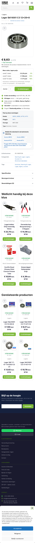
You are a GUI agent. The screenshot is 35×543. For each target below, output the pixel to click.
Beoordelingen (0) (8, 183)
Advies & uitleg (5, 455)
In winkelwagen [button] (9, 239)
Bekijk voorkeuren (17, 538)
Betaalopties (5, 449)
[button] (32, 508)
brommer (17, 164)
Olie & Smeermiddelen (9, 263)
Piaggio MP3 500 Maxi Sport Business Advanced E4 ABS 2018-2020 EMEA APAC (15, 145)
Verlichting (4, 475)
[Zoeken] (31, 8)
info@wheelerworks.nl (10, 498)
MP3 (14, 119)
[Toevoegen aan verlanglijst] (4, 28)
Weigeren (17, 533)
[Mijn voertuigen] (18, 3)
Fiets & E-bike (5, 469)
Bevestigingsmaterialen (26, 263)
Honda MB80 (21, 137)
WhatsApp (27, 108)
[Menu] (32, 3)
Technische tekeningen (8, 481)
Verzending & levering (7, 443)
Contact (3, 458)
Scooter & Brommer (7, 466)
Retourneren (5, 446)
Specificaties (6, 173)
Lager (16, 166)
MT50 (22, 116)
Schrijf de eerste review (17, 20)
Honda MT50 (8, 140)
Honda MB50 (8, 137)
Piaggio (5, 119)
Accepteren (18, 528)
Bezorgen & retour (8, 178)
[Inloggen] (13, 3)
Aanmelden (28, 406)
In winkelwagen (23, 89)
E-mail (18, 434)
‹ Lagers (4, 14)
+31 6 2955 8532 (9, 496)
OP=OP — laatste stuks (8, 484)
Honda (5, 116)
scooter (25, 166)
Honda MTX (20, 140)
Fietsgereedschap (9, 221)
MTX (26, 116)
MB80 (18, 116)
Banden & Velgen (6, 472)
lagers (21, 166)
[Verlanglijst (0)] (22, 3)
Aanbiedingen (5, 487)
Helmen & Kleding (6, 478)
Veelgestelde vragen (7, 452)
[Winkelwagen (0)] (27, 3)
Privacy (21, 400)
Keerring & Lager (20, 157)
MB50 (14, 116)
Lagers (28, 157)
